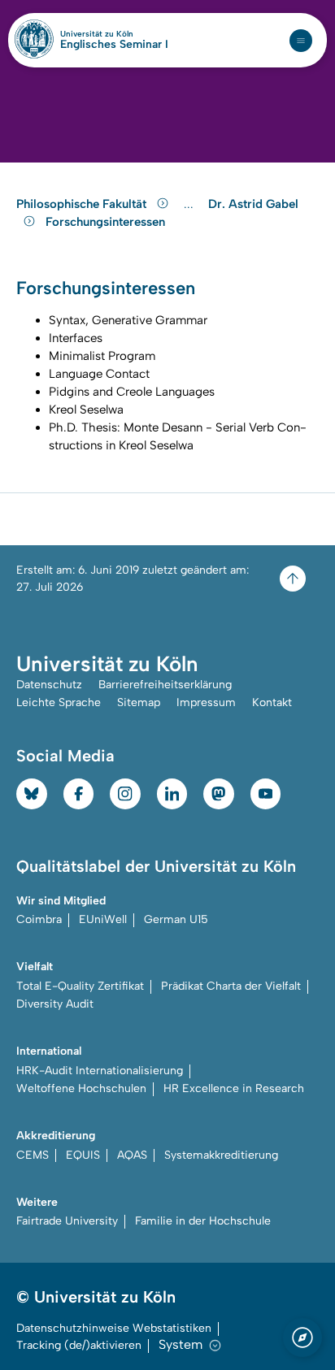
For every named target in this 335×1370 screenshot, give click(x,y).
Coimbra (39, 919)
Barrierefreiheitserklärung (165, 685)
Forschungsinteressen (105, 222)
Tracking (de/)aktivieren (78, 1345)
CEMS (32, 1155)
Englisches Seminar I (114, 44)
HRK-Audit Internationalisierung (99, 1070)
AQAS (132, 1155)
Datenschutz (49, 685)
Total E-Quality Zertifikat (80, 986)
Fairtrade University (67, 1221)
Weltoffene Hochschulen (81, 1088)
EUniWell (103, 919)
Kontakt (272, 702)
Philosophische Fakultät (83, 204)
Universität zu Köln (114, 34)
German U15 (176, 919)
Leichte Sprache (58, 702)
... (190, 204)
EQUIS (83, 1155)
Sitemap (138, 702)
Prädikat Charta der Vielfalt (231, 986)
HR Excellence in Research (233, 1088)
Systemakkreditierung (221, 1155)
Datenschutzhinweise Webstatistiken (113, 1328)
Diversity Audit (55, 1004)
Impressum (206, 702)
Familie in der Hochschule (203, 1221)
